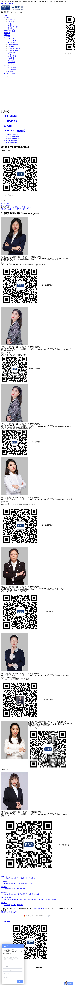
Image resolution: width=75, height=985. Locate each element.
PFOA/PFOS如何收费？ (12, 138)
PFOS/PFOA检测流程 (11, 136)
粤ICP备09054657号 (37, 908)
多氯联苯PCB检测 (14, 48)
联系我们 (11, 71)
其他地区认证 (27, 883)
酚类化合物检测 (13, 50)
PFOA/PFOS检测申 (5, 203)
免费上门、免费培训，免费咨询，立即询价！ (15, 209)
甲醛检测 (11, 54)
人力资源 (4, 903)
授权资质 (11, 23)
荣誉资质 (34, 878)
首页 (5, 15)
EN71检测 (11, 38)
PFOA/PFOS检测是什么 (11, 899)
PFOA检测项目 (53, 899)
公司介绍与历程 (13, 27)
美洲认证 (13, 883)
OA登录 (10, 3)
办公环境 (11, 21)
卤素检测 (11, 60)
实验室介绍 (11, 19)
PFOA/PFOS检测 (9, 31)
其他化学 (7, 37)
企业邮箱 (4, 3)
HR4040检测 (12, 46)
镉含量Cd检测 (12, 52)
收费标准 (7, 33)
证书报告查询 (12, 69)
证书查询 (16, 889)
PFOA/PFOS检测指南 (15, 130)
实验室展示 (14, 878)
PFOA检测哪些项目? (11, 140)
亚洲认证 (20, 883)
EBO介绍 (4, 876)
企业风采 (21, 878)
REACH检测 (12, 40)
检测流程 (7, 35)
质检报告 (11, 64)
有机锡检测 (11, 42)
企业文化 (11, 25)
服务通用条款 (12, 67)
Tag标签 (15, 912)
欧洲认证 (7, 883)
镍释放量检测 (12, 56)
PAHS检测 (11, 62)
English (13, 73)
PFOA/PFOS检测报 (5, 205)
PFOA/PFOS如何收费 (40, 899)
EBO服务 (4, 881)
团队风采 (11, 29)
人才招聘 (20, 905)
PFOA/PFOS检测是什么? (12, 135)
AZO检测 (11, 58)
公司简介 (7, 878)
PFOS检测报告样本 (10, 142)
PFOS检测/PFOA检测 (18, 207)
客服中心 (7, 66)
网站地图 (4, 912)
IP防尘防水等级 (13, 44)
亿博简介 (7, 17)
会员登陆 (7, 73)
